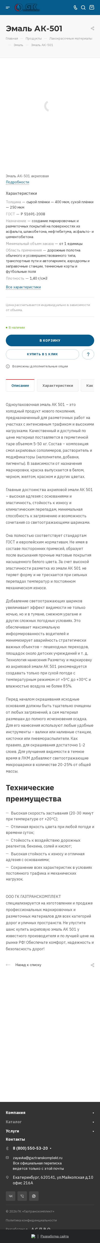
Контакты (15, 1139)
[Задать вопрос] (88, 354)
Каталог (14, 1121)
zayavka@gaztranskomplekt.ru (37, 1157)
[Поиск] (83, 7)
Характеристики (57, 385)
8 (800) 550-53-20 (30, 1148)
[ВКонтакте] (10, 1196)
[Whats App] (34, 1196)
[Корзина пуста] (91, 7)
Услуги (12, 1131)
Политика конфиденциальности (31, 1220)
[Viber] (22, 1196)
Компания (15, 1112)
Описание (20, 385)
